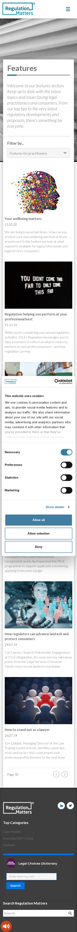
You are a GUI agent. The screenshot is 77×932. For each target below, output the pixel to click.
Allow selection (38, 533)
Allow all (38, 520)
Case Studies (12, 831)
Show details (55, 507)
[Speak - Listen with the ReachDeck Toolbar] (6, 926)
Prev (57, 774)
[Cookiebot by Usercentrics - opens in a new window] (54, 381)
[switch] (66, 465)
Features (9, 845)
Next (66, 774)
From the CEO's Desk (18, 838)
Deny (38, 547)
